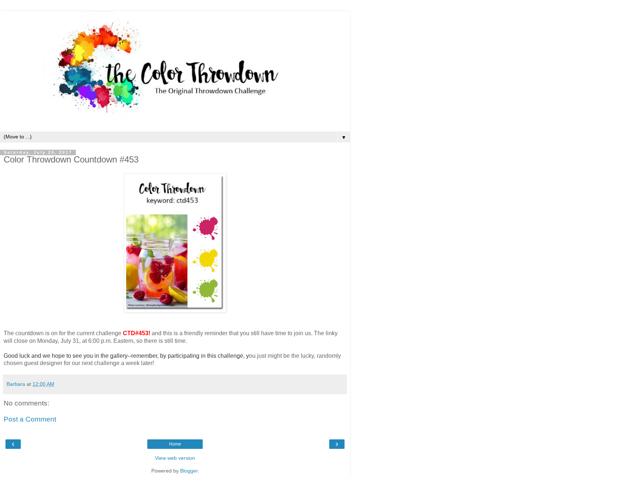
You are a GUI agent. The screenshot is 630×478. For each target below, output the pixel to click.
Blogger (189, 471)
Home (175, 444)
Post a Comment (30, 419)
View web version (175, 458)
